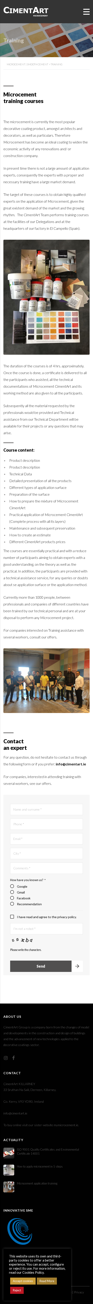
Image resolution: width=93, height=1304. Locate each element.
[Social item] (6, 1057)
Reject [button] (17, 1290)
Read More (47, 1281)
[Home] (26, 11)
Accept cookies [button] (23, 1281)
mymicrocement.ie (66, 1125)
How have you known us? (28, 880)
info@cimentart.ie (15, 1113)
